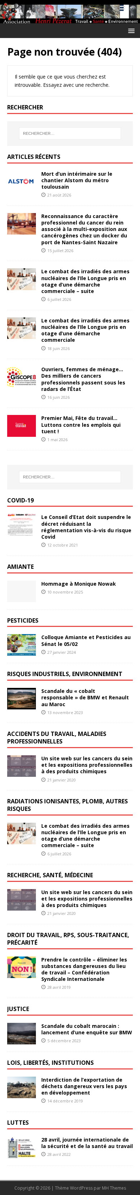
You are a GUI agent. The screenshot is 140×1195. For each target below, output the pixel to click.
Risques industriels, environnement (64, 674)
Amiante (20, 567)
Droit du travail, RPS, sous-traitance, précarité (68, 938)
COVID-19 (20, 500)
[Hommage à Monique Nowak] (21, 597)
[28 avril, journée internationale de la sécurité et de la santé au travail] (21, 1153)
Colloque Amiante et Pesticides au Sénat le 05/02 (86, 640)
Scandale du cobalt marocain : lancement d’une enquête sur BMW (86, 1029)
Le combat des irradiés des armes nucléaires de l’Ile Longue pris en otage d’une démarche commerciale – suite (85, 281)
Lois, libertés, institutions (50, 1063)
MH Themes (114, 1188)
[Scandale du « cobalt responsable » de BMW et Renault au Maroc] (21, 705)
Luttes (18, 1122)
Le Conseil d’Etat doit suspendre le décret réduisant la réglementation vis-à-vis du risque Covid (86, 527)
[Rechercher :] (70, 133)
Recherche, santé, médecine (50, 875)
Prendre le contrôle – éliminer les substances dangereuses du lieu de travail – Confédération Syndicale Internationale (84, 969)
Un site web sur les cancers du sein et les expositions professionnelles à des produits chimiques (86, 765)
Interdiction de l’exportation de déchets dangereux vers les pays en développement (84, 1086)
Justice (18, 1009)
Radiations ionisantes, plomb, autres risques (67, 805)
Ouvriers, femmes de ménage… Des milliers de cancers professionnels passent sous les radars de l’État (83, 379)
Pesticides (22, 620)
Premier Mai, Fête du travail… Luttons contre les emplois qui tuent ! (81, 424)
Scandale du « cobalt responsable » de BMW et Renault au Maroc (85, 697)
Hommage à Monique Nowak (78, 583)
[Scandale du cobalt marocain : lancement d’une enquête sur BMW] (21, 1040)
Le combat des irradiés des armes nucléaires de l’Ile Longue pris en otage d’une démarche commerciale (85, 330)
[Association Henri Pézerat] (70, 19)
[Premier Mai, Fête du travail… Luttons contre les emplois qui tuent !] (21, 432)
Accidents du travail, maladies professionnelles (56, 737)
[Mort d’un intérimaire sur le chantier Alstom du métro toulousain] (21, 187)
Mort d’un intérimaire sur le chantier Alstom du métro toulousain (76, 180)
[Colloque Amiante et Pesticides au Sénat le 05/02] (21, 651)
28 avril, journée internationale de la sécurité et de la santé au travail (87, 1142)
